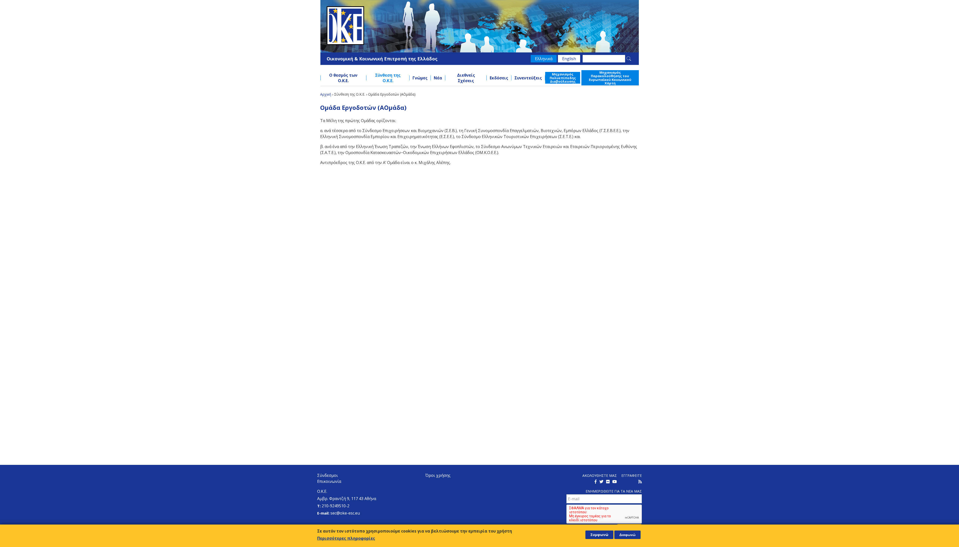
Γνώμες (420, 78)
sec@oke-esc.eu (345, 513)
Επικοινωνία (329, 481)
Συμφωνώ (599, 534)
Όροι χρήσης (438, 475)
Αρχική (325, 94)
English (569, 58)
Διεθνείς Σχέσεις (466, 77)
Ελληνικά (543, 58)
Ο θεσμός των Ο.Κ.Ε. (343, 77)
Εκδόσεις (499, 78)
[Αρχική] (479, 25)
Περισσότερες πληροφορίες (346, 538)
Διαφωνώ (627, 535)
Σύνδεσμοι (327, 475)
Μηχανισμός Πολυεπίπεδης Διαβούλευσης (563, 78)
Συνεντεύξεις (528, 78)
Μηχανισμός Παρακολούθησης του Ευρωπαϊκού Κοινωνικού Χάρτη (610, 77)
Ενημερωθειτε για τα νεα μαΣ (614, 491)
